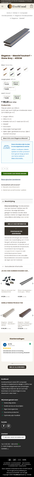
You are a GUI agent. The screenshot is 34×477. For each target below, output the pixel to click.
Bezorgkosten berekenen (11, 179)
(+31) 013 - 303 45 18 (11, 444)
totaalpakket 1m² (9, 88)
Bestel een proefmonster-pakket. (14, 190)
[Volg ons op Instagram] (8, 426)
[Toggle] (3, 201)
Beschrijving (10, 201)
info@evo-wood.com (13, 446)
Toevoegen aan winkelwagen (14, 174)
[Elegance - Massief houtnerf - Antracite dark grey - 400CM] (12, 69)
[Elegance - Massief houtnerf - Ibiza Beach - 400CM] (26, 69)
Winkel (15, 13)
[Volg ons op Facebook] (3, 426)
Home (9, 13)
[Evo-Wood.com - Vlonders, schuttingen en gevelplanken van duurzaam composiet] (17, 6)
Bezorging (26, 463)
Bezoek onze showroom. (11, 187)
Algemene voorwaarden (12, 463)
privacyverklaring (19, 471)
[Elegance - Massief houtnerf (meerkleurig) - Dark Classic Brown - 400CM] (19, 69)
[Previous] (1, 287)
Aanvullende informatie (14, 266)
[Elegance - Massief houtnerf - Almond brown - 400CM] (5, 69)
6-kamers (7, 97)
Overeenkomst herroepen (17, 466)
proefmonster (4, 2)
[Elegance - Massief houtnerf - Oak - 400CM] (5, 74)
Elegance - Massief (18, 18)
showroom (22, 1)
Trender (29, 475)
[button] (2, 6)
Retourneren (26, 464)
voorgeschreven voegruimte (13, 251)
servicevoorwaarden (13, 473)
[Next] (33, 287)
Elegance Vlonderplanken (24, 16)
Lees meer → (13, 393)
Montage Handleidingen (11, 464)
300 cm (6, 83)
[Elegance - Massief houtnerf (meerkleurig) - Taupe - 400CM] (19, 74)
